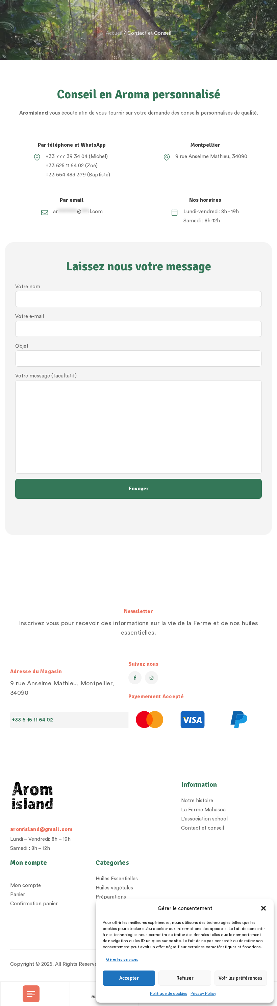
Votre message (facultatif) (46, 375)
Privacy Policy (203, 993)
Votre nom (27, 286)
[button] (263, 908)
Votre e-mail (29, 316)
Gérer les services (122, 959)
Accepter (129, 978)
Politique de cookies (168, 993)
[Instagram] (151, 677)
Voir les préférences (240, 978)
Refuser (185, 978)
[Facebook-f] (135, 677)
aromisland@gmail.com (41, 829)
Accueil (114, 33)
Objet (21, 346)
